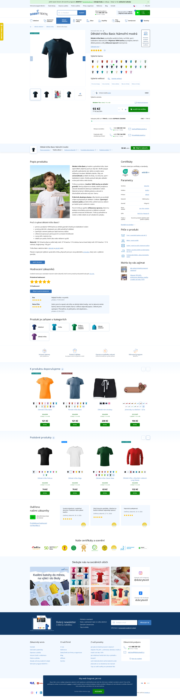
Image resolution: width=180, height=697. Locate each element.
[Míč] (143, 403)
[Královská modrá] (126, 61)
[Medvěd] (140, 403)
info (109, 93)
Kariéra (62, 661)
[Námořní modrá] (112, 66)
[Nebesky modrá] (136, 66)
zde (89, 691)
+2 (143, 406)
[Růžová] (112, 61)
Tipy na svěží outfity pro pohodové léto (103, 666)
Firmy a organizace (88, 6)
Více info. (91, 274)
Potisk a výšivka (75, 6)
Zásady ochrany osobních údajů (40, 661)
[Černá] (93, 61)
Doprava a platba (63, 6)
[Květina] (135, 403)
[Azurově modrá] (98, 72)
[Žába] (135, 406)
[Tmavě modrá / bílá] (106, 403)
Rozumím (98, 691)
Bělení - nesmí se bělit (132, 240)
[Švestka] (137, 406)
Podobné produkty (104, 150)
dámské (51, 248)
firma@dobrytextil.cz (138, 135)
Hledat (81, 13)
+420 (101, 13)
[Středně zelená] (112, 72)
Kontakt (113, 6)
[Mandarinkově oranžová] (93, 66)
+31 (83, 406)
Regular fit (146, 213)
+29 (53, 406)
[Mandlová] (117, 72)
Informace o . (123, 628)
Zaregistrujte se (88, 2)
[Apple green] (131, 66)
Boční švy (140, 213)
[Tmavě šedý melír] (93, 72)
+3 (113, 475)
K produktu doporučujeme (88, 150)
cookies (69, 684)
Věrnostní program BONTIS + (39, 664)
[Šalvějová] (145, 61)
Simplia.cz (147, 692)
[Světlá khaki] (145, 66)
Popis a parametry (45, 150)
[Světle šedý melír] (107, 72)
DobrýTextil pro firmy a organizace (71, 652)
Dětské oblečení (38, 27)
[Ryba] (129, 406)
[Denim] (117, 66)
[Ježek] (132, 403)
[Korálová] (126, 72)
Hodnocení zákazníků (70, 150)
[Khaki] (136, 61)
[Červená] (102, 61)
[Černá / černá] (103, 403)
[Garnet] (102, 66)
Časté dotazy (51, 6)
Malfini (147, 190)
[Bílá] (98, 61)
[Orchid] (131, 72)
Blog (106, 6)
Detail (45, 424)
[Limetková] (126, 66)
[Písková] (82, 471)
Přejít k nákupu (141, 148)
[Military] (121, 66)
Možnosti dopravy (143, 102)
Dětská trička (50, 27)
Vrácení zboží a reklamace (38, 655)
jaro (140, 208)
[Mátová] (141, 66)
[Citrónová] (98, 66)
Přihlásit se (144, 622)
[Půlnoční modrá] (107, 66)
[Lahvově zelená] (110, 475)
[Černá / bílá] (100, 403)
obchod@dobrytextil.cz (139, 129)
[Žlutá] (121, 61)
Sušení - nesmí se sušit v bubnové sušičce (138, 245)
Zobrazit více (95, 47)
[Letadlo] (140, 406)
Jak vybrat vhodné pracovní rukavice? (102, 647)
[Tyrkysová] (131, 61)
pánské (57, 248)
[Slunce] (132, 406)
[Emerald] (102, 72)
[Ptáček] (126, 406)
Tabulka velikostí (116, 78)
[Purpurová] (53, 471)
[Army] (69, 406)
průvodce (86, 252)
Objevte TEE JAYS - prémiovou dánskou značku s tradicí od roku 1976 (139, 277)
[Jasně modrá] (121, 72)
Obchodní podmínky (36, 650)
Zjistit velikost (37, 262)
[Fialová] (117, 61)
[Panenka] (146, 403)
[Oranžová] (107, 61)
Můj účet (147, 6)
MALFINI (146, 186)
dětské (147, 194)
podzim (147, 208)
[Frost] (141, 61)
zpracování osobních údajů (127, 628)
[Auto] (123, 403)
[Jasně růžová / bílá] (109, 403)
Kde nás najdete (137, 658)
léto (143, 208)
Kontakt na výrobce (127, 225)
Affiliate (62, 658)
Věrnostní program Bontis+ (37, 6)
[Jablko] (129, 403)
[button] (84, 58)
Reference (99, 6)
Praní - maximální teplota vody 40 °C (137, 235)
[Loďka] (137, 403)
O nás (62, 647)
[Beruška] (126, 403)
